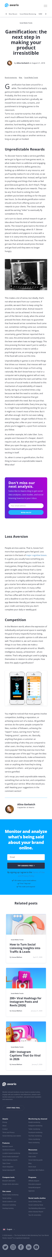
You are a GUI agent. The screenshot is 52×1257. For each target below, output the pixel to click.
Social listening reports (9, 1160)
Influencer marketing (9, 1205)
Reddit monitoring (34, 1122)
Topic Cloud (6, 1163)
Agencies (31, 1191)
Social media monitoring (10, 1195)
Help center (32, 1156)
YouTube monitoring (35, 1136)
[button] (45, 5)
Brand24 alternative (8, 1181)
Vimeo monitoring (34, 1139)
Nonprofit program (34, 1187)
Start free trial (13, 1108)
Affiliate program (33, 1181)
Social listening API (8, 1170)
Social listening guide (35, 1160)
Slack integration (7, 1167)
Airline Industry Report (35, 1212)
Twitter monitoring (34, 1129)
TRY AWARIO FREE (25, 865)
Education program (34, 1184)
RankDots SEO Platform (36, 1170)
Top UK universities (34, 1215)
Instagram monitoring (35, 1126)
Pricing (4, 1122)
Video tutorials (33, 1153)
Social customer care (9, 1201)
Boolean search (7, 1146)
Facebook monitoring (35, 1132)
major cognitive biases (36, 555)
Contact (4, 1129)
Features (6, 1143)
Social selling (6, 1198)
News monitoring (34, 1142)
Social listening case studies (11, 1136)
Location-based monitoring (11, 1153)
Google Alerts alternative (10, 1184)
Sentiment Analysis (8, 1150)
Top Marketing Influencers (36, 1208)
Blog (29, 1163)
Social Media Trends (26, 23)
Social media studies (37, 1198)
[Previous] (6, 13)
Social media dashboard (10, 1156)
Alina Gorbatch (23, 63)
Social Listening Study (35, 1205)
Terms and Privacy (8, 1132)
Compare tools (8, 1177)
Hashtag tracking (8, 1208)
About (4, 1126)
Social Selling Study (35, 1201)
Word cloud (32, 1167)
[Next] (45, 13)
